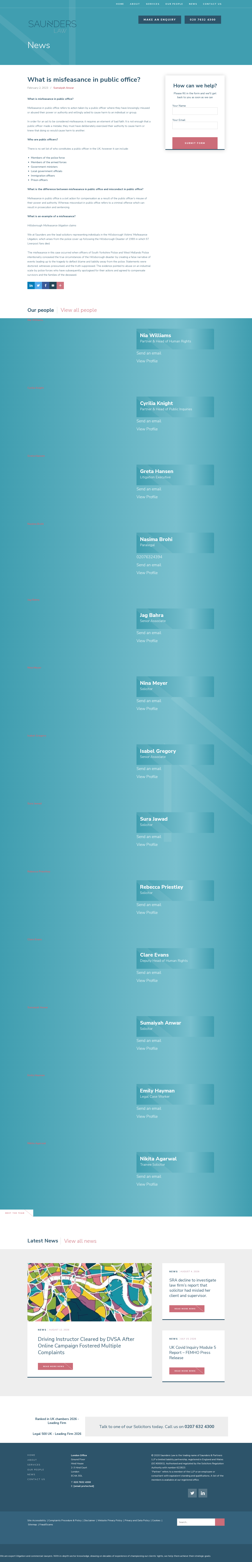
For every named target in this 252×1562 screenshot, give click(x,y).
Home (120, 3)
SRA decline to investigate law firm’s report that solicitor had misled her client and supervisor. (192, 1288)
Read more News (53, 1366)
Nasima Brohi (156, 539)
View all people (79, 310)
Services (153, 3)
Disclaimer (89, 1520)
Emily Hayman (157, 1090)
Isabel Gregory (158, 751)
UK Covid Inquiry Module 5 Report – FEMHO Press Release (192, 1353)
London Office (79, 1455)
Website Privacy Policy (110, 1520)
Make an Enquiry (160, 19)
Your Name (179, 105)
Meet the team (14, 1213)
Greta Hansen (156, 471)
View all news (80, 1241)
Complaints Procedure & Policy (65, 1520)
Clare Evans (154, 954)
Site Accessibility (36, 1520)
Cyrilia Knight (156, 403)
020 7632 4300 (82, 1482)
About (135, 3)
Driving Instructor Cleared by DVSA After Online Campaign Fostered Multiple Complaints (86, 1346)
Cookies (156, 1520)
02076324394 (149, 557)
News (193, 3)
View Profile (147, 361)
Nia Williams (155, 335)
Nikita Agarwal (158, 1158)
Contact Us (212, 3)
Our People (174, 3)
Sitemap (32, 1524)
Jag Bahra (151, 615)
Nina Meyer (154, 683)
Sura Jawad (154, 818)
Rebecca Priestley (161, 886)
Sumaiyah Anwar (63, 88)
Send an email (148, 353)
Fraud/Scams (46, 1524)
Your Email (178, 120)
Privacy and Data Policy (137, 1520)
